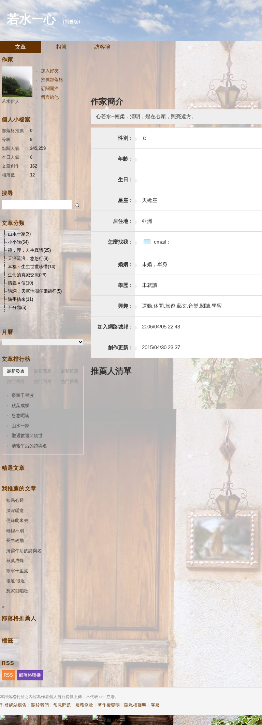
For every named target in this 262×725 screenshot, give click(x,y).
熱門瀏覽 (16, 381)
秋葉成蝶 (20, 405)
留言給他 (50, 97)
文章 (20, 47)
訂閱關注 (50, 88)
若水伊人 (10, 101)
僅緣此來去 (17, 520)
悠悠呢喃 (20, 415)
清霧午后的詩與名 (29, 445)
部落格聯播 (30, 675)
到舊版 (71, 21)
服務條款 (84, 705)
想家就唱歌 (17, 590)
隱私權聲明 (135, 705)
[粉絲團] (2, 717)
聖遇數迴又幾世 (27, 435)
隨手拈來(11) (20, 299)
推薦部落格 (52, 79)
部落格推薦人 (19, 618)
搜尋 (78, 205)
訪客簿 (102, 47)
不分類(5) (17, 307)
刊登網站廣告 (13, 705)
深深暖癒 (15, 510)
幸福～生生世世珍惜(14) (31, 266)
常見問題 (62, 705)
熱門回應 (43, 381)
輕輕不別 (15, 530)
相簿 (61, 47)
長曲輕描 (15, 540)
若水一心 (31, 19)
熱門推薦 (69, 381)
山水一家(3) (19, 233)
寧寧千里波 (23, 395)
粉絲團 (13, 719)
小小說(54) (18, 242)
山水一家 (20, 425)
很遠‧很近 (15, 580)
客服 (155, 705)
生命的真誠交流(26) (27, 274)
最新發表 (16, 371)
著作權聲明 (109, 705)
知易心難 (15, 500)
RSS (8, 675)
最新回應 (43, 371)
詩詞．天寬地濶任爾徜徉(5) (35, 291)
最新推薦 (69, 371)
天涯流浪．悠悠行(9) (28, 258)
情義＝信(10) (20, 283)
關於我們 (40, 705)
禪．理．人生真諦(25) (29, 250)
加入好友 (50, 70)
